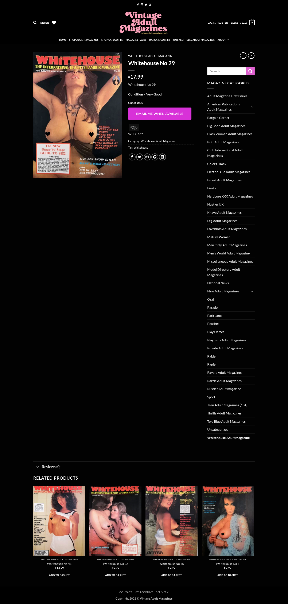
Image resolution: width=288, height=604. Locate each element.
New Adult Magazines (223, 291)
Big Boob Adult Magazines (226, 126)
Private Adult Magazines (225, 348)
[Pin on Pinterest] (154, 156)
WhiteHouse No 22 (115, 563)
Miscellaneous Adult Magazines (230, 261)
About (222, 39)
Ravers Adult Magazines (224, 372)
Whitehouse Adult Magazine (151, 56)
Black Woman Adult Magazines (229, 134)
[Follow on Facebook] (138, 4)
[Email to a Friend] (147, 156)
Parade (212, 307)
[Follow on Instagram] (142, 4)
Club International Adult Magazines (225, 152)
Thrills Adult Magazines (224, 413)
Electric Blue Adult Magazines (228, 172)
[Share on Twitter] (139, 156)
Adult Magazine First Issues (227, 96)
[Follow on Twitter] (146, 4)
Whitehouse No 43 (59, 563)
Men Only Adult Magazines (227, 245)
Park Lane (214, 315)
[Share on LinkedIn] (162, 156)
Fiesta (211, 188)
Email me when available (159, 114)
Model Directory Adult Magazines (223, 272)
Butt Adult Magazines (223, 142)
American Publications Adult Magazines (223, 107)
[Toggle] (252, 106)
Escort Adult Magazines (224, 180)
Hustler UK (215, 204)
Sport (211, 397)
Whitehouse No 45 (171, 563)
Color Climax (216, 164)
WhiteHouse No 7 (227, 563)
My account (144, 592)
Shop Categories (112, 39)
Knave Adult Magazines (224, 212)
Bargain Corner (159, 39)
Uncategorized (218, 429)
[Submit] (250, 71)
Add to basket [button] (59, 575)
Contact (125, 592)
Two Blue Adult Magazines (226, 421)
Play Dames (215, 332)
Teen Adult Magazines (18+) (227, 405)
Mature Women (218, 237)
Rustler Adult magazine (224, 389)
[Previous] (33, 535)
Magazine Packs (136, 39)
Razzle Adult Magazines (224, 381)
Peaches (213, 324)
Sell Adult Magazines (200, 39)
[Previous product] (251, 55)
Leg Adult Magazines (222, 221)
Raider (212, 356)
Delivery (162, 592)
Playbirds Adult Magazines (226, 340)
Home (62, 39)
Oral (210, 299)
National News (218, 283)
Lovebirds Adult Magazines (227, 229)
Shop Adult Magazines (83, 39)
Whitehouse (141, 147)
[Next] (253, 535)
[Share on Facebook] (132, 156)
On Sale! (178, 39)
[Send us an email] (150, 4)
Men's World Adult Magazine (228, 253)
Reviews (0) (51, 466)
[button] (35, 23)
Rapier (212, 364)
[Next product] (243, 55)
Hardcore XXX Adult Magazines (230, 196)
